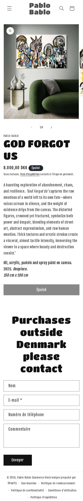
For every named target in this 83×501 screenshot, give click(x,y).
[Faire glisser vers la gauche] (31, 127)
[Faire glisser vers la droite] (51, 127)
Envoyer (18, 460)
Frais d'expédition (30, 174)
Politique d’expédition (44, 497)
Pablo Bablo (24, 477)
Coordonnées (29, 483)
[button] (9, 8)
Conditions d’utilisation (62, 490)
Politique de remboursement (58, 483)
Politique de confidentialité (27, 490)
